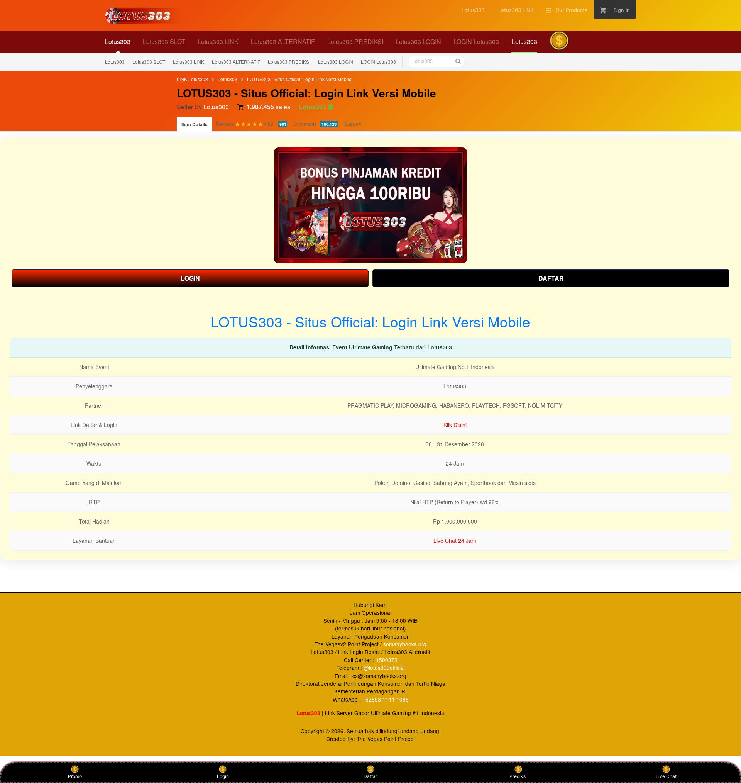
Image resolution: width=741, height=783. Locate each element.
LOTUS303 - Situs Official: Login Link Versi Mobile (299, 79)
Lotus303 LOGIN (335, 61)
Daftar (370, 776)
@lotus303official (384, 667)
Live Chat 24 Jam (454, 540)
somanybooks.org (404, 644)
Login (223, 776)
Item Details (194, 124)
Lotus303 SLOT (148, 61)
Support (352, 123)
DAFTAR (551, 278)
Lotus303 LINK (188, 61)
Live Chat (666, 776)
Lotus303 (115, 61)
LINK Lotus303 (192, 79)
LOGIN (190, 278)
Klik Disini (455, 425)
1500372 (387, 660)
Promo (75, 776)
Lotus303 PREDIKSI (289, 61)
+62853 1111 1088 (385, 699)
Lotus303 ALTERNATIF (236, 61)
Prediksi (518, 776)
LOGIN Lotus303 (378, 61)
